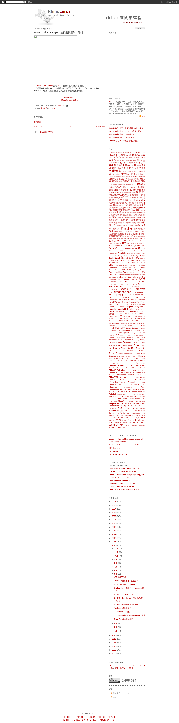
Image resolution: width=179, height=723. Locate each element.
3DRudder (129, 160)
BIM (124, 253)
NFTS (111, 328)
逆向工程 (120, 195)
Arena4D (128, 248)
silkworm (131, 401)
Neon (143, 325)
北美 (111, 668)
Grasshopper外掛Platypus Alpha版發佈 (129, 615)
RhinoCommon (139, 377)
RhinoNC (141, 384)
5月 (116, 574)
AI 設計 (140, 243)
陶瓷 (116, 205)
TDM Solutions (139, 411)
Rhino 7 (141, 351)
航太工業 (112, 195)
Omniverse (142, 328)
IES (119, 302)
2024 (114, 509)
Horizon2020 (113, 299)
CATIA (127, 260)
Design (132, 270)
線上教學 (141, 225)
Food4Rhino (115, 286)
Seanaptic (142, 396)
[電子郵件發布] (66, 105)
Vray (143, 420)
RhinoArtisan (121, 375)
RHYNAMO (141, 392)
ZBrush (119, 427)
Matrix (120, 318)
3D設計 (136, 157)
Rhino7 (123, 372)
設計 (126, 203)
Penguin (127, 335)
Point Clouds (140, 337)
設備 (136, 203)
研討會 (114, 190)
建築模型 (118, 187)
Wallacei (118, 422)
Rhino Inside (135, 358)
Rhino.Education (114, 363)
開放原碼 (112, 210)
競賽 (127, 239)
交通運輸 (141, 174)
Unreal (120, 418)
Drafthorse (121, 274)
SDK (136, 396)
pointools (112, 340)
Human (126, 299)
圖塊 (144, 215)
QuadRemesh (134, 342)
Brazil (117, 258)
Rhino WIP (129, 361)
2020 (114, 523)
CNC (111, 265)
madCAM (130, 316)
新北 (142, 210)
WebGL (142, 422)
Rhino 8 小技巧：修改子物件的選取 (123, 141)
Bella (115, 253)
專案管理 (140, 197)
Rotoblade (135, 394)
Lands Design (134, 311)
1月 (116, 631)
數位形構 (121, 220)
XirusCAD (142, 425)
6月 (116, 570)
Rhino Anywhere (134, 353)
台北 (128, 168)
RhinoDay (112, 379)
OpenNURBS (113, 330)
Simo (143, 401)
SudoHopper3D (129, 408)
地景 (122, 176)
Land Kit (125, 311)
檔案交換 (136, 234)
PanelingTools (123, 333)
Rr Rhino (142, 394)
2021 (114, 520)
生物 (112, 174)
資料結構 (133, 212)
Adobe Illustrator (139, 241)
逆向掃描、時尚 (138, 195)
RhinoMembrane (124, 384)
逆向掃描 (127, 195)
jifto (117, 307)
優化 (130, 234)
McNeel (112, 102)
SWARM (138, 408)
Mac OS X (120, 316)
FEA (125, 282)
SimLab (138, 401)
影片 (140, 217)
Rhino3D (142, 368)
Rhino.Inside (140, 363)
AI (135, 243)
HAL (110, 297)
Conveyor (124, 267)
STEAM (111, 408)
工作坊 (140, 163)
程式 (116, 208)
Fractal (126, 287)
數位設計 (130, 220)
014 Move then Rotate (118, 454)
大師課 (131, 163)
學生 (111, 231)
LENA (126, 314)
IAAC (115, 302)
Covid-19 (132, 267)
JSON (122, 307)
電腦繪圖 (125, 215)
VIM (125, 420)
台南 (134, 168)
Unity (143, 415)
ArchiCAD (113, 248)
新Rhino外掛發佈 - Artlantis (125, 584)
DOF (115, 274)
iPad (138, 302)
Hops (143, 297)
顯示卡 (135, 238)
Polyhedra (128, 340)
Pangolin (134, 333)
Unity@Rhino (113, 418)
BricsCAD (124, 258)
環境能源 (115, 236)
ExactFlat (141, 277)
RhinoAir (112, 375)
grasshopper (122, 291)
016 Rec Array (115, 448)
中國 (134, 165)
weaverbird (133, 422)
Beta (120, 253)
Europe (86, 720)
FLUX (135, 284)
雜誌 (118, 239)
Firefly (143, 282)
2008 (114, 654)
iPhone (142, 302)
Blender (111, 256)
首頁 (69, 126)
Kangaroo (129, 307)
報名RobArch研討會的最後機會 (126, 604)
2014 (114, 545)
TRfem (143, 413)
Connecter (142, 265)
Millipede (133, 323)
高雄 (112, 197)
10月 (116, 556)
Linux (130, 314)
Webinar (113, 425)
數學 (116, 223)
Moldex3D (120, 325)
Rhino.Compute (139, 361)
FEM (138, 282)
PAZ (117, 335)
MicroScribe (125, 323)
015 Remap (113, 451)
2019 (114, 527)
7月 (116, 567)
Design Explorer (140, 270)
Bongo (142, 256)
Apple (134, 246)
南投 (127, 184)
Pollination (119, 340)
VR (139, 420)
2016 (114, 538)
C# (130, 258)
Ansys (123, 246)
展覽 (143, 190)
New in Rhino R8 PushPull (119, 480)
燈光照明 (114, 234)
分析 (144, 165)
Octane (128, 328)
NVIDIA (122, 328)
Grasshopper (140, 152)
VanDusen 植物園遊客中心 (124, 608)
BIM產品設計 (131, 253)
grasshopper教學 (116, 295)
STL (115, 408)
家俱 (139, 190)
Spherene (142, 406)
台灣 (138, 168)
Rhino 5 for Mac (128, 348)
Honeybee (136, 297)
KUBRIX (142, 309)
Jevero (111, 307)
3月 (116, 627)
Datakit (127, 270)
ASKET (121, 250)
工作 (135, 163)
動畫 (116, 198)
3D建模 (125, 158)
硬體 (113, 208)
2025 (114, 505)
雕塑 (126, 234)
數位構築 (139, 220)
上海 (144, 160)
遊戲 (112, 215)
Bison (143, 253)
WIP (121, 425)
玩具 (124, 184)
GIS (137, 289)
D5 (123, 270)
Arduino (121, 248)
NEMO (138, 325)
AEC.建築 (130, 243)
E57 (136, 274)
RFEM (130, 345)
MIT (144, 323)
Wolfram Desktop (131, 425)
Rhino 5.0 (122, 351)
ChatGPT (112, 263)
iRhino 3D (125, 304)
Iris (131, 304)
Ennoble (117, 277)
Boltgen (137, 256)
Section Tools (113, 399)
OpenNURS (122, 330)
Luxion (111, 316)
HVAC (111, 302)
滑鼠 (123, 212)
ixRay (143, 304)
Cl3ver (118, 263)
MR (134, 325)
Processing (135, 340)
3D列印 (117, 157)
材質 (117, 181)
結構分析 (134, 208)
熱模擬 (118, 225)
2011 (114, 643)
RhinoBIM (131, 375)
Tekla (111, 413)
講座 (124, 236)
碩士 (123, 217)
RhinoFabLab (140, 379)
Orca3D (129, 330)
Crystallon (141, 267)
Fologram (141, 284)
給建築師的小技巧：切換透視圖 (122, 138)
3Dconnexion (121, 160)
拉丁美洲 (123, 668)
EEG (143, 274)
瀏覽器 (143, 236)
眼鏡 (115, 203)
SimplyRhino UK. (116, 403)
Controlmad (113, 267)
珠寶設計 (119, 152)
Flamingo (112, 284)
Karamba (112, 309)
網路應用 (132, 217)
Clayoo (132, 263)
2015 (114, 542)
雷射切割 (118, 215)
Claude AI (125, 263)
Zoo (124, 427)
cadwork (111, 260)
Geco (143, 287)
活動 (137, 187)
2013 (114, 635)
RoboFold (113, 394)
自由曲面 (130, 179)
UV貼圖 (137, 418)
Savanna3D (119, 396)
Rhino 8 (113, 353)
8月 (116, 563)
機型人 (132, 231)
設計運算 (131, 203)
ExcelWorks (112, 279)
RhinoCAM (113, 377)
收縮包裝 (142, 176)
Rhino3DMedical (139, 370)
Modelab (112, 325)
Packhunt (142, 330)
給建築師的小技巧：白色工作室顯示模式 (125, 131)
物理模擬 (119, 184)
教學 (119, 200)
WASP (125, 422)
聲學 (121, 236)
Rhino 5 (60, 86)
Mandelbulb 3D (140, 316)
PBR (121, 335)
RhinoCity (130, 377)
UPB (126, 418)
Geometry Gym (114, 289)
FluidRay (129, 284)
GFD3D (123, 289)
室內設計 (132, 184)
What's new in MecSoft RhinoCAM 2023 (125, 490)
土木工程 (126, 163)
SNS (143, 403)
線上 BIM (129, 225)
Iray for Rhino (114, 304)
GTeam (143, 295)
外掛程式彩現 (138, 171)
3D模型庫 (112, 160)
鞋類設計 (141, 229)
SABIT (111, 396)
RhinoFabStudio (117, 382)
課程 (130, 228)
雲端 (124, 210)
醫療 (114, 238)
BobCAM (131, 256)
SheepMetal (122, 401)
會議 (118, 212)
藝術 (123, 239)
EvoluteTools (133, 277)
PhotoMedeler (140, 335)
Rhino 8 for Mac (123, 353)
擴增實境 (137, 236)
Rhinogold (132, 382)
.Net (117, 155)
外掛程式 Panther (127, 171)
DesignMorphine (115, 272)
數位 (114, 220)
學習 (116, 231)
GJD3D (132, 152)
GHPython (131, 289)
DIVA (143, 272)
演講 (119, 217)
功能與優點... (69, 98)
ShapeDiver (133, 399)
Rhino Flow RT (122, 356)
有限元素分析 (122, 179)
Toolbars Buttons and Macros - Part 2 (124, 445)
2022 (114, 516)
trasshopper (136, 413)
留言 (114, 697)
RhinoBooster (141, 375)
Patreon (111, 335)
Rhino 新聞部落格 (123, 18)
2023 (114, 513)
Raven (142, 342)
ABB (119, 241)
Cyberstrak (112, 270)
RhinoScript (132, 389)
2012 (114, 639)
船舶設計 (120, 203)
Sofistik (112, 406)
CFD (132, 260)
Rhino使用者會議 (138, 372)
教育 (114, 200)
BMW (125, 256)
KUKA (111, 311)
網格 (127, 217)
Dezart (132, 272)
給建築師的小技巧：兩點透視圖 (122, 134)
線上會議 (112, 229)
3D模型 (142, 157)
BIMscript (138, 253)
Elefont (111, 277)
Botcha (111, 258)
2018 (114, 531)
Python (126, 342)
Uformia (138, 415)
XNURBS (112, 427)
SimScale (128, 403)
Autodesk (128, 250)
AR (138, 246)
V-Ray (143, 418)
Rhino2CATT (130, 368)
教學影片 (126, 200)
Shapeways (113, 401)
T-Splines (113, 411)
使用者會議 (135, 181)
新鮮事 (113, 212)
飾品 (134, 215)
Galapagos (135, 287)
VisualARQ (132, 420)
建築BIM (126, 187)
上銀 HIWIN (113, 163)
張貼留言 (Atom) (46, 132)
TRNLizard (119, 415)
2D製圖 (123, 155)
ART (138, 248)
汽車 (120, 181)
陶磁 (120, 205)
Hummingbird (141, 299)
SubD (120, 408)
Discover (137, 272)
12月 (116, 548)
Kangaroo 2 (140, 307)
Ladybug (118, 311)
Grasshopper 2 (139, 292)
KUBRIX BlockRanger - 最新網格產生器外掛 (58, 32)
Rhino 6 (112, 155)
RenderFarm (113, 345)
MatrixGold (128, 318)
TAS (131, 411)
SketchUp (137, 403)
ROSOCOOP (127, 394)
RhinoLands (113, 384)
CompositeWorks (121, 265)
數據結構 (129, 223)
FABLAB (141, 279)
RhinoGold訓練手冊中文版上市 (126, 581)
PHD (133, 335)
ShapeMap (141, 399)
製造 (136, 217)
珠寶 (134, 192)
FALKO (120, 282)
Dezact (125, 272)
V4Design (112, 420)
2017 (114, 534)
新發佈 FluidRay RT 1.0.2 (124, 594)
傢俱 (127, 205)
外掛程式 (44, 108)
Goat (110, 292)
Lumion (134, 314)
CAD (137, 258)
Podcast (130, 337)
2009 (114, 650)
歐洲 (116, 668)
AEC (124, 243)
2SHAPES (136, 155)
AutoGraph (136, 250)
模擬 (141, 223)
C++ (133, 258)
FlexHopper (121, 284)
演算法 (115, 217)
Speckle (127, 406)
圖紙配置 (139, 215)
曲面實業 (112, 179)
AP (126, 246)
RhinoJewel (141, 382)
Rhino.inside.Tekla (138, 365)
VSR (111, 422)
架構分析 (132, 187)
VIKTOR (119, 420)
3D (142, 155)
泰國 (129, 192)
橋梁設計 (122, 231)
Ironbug (135, 304)
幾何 (138, 205)
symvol (143, 408)
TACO (127, 411)
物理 (114, 184)
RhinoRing (123, 389)
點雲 (131, 236)
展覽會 (112, 192)
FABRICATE (113, 282)
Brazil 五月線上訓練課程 (123, 619)
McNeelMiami (123, 321)
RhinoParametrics (126, 387)
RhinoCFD (122, 377)
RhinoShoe (141, 389)
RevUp (125, 345)
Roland (119, 394)
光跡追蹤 (117, 176)
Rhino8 (128, 372)
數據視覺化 (121, 223)
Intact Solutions (130, 302)
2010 (114, 646)
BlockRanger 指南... (69, 100)
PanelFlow (112, 333)
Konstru (137, 309)
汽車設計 (126, 181)
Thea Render (120, 413)
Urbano (131, 418)
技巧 (113, 181)
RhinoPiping (140, 387)
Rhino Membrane (119, 361)
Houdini (120, 299)
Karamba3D (122, 309)
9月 (116, 559)
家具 (135, 190)
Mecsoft (135, 321)
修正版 (129, 190)
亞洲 (131, 668)
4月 (116, 623)
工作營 (119, 165)
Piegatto (112, 337)
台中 (124, 168)
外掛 (143, 168)
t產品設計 (120, 411)
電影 (130, 215)
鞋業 (135, 229)
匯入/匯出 (136, 210)
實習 (110, 217)
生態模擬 (117, 174)
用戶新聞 (133, 174)
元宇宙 (139, 165)
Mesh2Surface (114, 323)
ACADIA (124, 241)
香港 (124, 190)
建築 (140, 184)
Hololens (126, 297)
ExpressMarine (124, 279)
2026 (114, 502)
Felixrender (132, 282)
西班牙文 (137, 179)
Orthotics (136, 330)
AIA (144, 243)
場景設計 (132, 205)
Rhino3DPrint (114, 372)
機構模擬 (138, 231)
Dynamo (132, 274)
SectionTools (123, 399)
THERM (128, 413)
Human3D (133, 299)
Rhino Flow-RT (132, 356)
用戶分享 (125, 174)
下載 (119, 162)
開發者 (119, 210)
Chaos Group (140, 260)
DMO (111, 274)
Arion (134, 248)
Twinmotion (129, 415)
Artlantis (111, 250)
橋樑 (127, 231)
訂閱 (143, 116)
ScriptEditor (129, 396)
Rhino (137, 345)
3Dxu (134, 160)
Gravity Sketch (129, 295)
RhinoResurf (114, 389)
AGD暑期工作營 (120, 577)
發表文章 (116, 693)
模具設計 (135, 223)
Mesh (143, 321)
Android (117, 246)
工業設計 (112, 152)
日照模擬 (113, 168)
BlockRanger (119, 256)
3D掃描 (131, 157)
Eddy (140, 274)
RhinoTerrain (113, 392)
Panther (142, 333)
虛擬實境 (141, 208)
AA (139, 238)
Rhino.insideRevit (114, 368)
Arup (116, 250)
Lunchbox (141, 314)
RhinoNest (113, 387)
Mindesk (139, 323)
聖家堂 (127, 212)
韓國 (128, 236)
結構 (128, 208)
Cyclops (119, 270)
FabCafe (134, 279)
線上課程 (126, 152)
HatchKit (117, 297)
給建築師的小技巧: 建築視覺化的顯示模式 (126, 128)
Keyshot (130, 309)
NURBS (116, 328)
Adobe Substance (115, 243)
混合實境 (136, 200)
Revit (120, 345)
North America (71, 720)
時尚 (117, 192)
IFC (121, 302)
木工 (119, 168)
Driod (127, 274)
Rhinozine (133, 392)
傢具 (123, 205)
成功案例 (134, 176)
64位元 (139, 160)
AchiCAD (130, 241)
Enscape (123, 277)
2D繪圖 (129, 155)
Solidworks (119, 406)
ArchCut (142, 246)
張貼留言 (37, 122)
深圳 (131, 200)
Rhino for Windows (121, 358)
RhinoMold (134, 384)
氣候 (126, 192)
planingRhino (121, 337)
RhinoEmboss (125, 379)
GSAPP (137, 295)
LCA (121, 314)
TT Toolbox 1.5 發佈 (122, 612)
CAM (122, 260)
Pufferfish (119, 342)
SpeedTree (134, 406)
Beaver (111, 253)
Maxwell (136, 318)
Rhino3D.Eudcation (117, 370)
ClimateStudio (140, 263)
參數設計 (133, 197)
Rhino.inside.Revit (116, 365)
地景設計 (127, 176)
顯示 (131, 238)
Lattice (118, 314)
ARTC (143, 248)
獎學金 (123, 225)
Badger (143, 250)
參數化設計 (123, 197)
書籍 (122, 192)
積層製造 (121, 234)
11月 (116, 552)
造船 (141, 203)
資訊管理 (140, 212)
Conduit (132, 265)
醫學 (110, 238)
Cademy (142, 258)
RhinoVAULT (123, 392)
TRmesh (111, 415)
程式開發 (122, 208)
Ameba (111, 246)
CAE (117, 260)
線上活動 (135, 225)
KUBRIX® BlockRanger (43, 86)
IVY (140, 304)
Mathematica (113, 318)
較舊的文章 (100, 126)
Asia (114, 720)
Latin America (101, 720)
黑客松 (129, 210)
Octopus (135, 328)
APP (130, 246)
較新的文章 (38, 126)
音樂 (120, 190)
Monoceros (128, 325)
